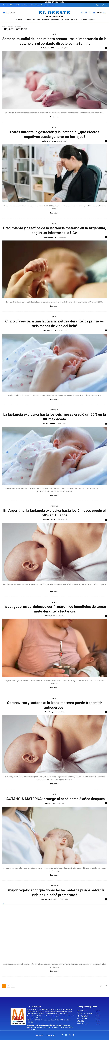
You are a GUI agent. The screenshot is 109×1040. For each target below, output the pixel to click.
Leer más (53, 117)
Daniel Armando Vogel (48, 899)
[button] (102, 12)
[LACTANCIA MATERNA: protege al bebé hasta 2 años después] (54, 835)
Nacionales (54, 410)
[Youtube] (93, 12)
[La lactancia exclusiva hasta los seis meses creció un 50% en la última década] (54, 456)
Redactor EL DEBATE (47, 48)
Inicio (4, 26)
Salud (54, 34)
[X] (89, 12)
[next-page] (13, 986)
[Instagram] (85, 12)
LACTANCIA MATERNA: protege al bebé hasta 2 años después (54, 799)
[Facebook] (81, 12)
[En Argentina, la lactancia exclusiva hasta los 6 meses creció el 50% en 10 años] (54, 552)
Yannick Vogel (50, 616)
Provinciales (54, 886)
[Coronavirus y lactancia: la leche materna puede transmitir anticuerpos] (54, 744)
